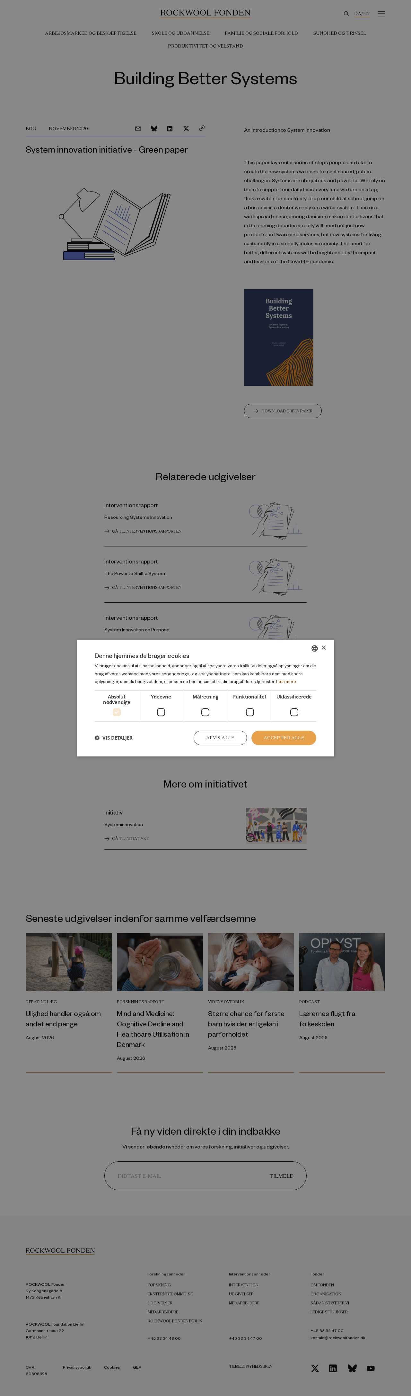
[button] (114, 738)
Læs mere (286, 681)
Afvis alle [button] (220, 738)
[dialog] (205, 698)
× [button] (323, 647)
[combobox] (314, 648)
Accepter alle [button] (284, 738)
